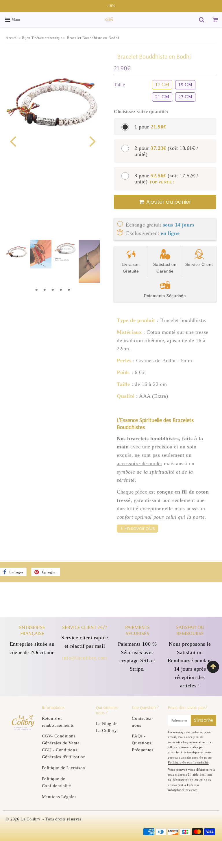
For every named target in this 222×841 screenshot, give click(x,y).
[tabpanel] (16, 250)
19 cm (185, 84)
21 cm (162, 96)
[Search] (201, 20)
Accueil (11, 38)
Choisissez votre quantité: (141, 111)
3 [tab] (53, 290)
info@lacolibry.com (84, 658)
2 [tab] (44, 290)
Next (92, 140)
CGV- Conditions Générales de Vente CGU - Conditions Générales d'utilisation (64, 746)
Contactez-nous (142, 722)
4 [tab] (61, 290)
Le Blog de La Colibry (107, 727)
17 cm (162, 84)
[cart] (215, 20)
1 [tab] (36, 290)
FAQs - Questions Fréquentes (142, 743)
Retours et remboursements (58, 722)
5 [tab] (69, 290)
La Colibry (30, 819)
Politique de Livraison (63, 767)
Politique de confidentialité (188, 762)
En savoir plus (140, 528)
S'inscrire (203, 720)
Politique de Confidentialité (56, 782)
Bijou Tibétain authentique (42, 38)
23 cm (185, 96)
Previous (13, 140)
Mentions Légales (59, 796)
